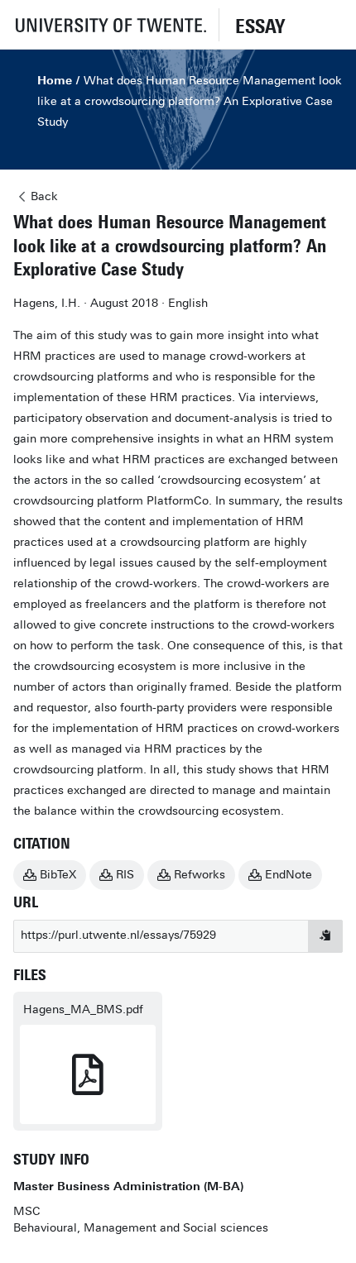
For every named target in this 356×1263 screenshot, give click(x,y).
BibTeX (58, 875)
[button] (109, 24)
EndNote (288, 875)
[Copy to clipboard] (325, 936)
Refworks (199, 875)
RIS (125, 875)
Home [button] (54, 81)
